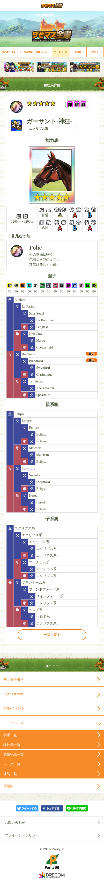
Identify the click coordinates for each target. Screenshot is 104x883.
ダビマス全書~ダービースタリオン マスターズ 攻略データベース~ (52, 5)
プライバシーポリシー (22, 835)
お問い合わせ (15, 823)
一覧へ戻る (52, 635)
